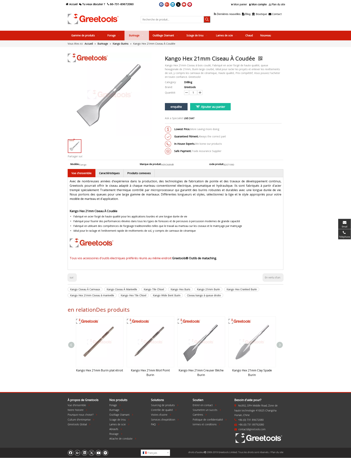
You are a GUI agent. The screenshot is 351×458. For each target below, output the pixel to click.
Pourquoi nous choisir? (81, 414)
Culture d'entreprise (79, 419)
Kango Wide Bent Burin (166, 295)
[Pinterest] (189, 4)
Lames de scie (117, 424)
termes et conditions (205, 424)
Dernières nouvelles (227, 14)
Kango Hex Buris (180, 289)
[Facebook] (161, 4)
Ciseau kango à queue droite (204, 295)
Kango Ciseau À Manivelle (122, 289)
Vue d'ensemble (81, 173)
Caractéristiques (109, 173)
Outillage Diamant (119, 414)
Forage (113, 405)
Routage (114, 434)
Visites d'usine (159, 414)
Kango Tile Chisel (154, 289)
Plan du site (277, 452)
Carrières (198, 414)
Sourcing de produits (163, 405)
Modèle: (74, 164)
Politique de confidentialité (208, 419)
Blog (247, 14)
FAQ (153, 424)
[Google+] (167, 4)
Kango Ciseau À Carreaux (85, 289)
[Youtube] (184, 4)
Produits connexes (139, 173)
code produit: (216, 164)
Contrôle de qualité (162, 410)
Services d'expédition (163, 419)
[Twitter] (178, 4)
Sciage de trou (117, 419)
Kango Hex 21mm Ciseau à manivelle (92, 295)
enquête (176, 107)
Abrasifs (113, 429)
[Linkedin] (172, 4)
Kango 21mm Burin (208, 289)
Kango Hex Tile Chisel (133, 295)
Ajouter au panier (213, 107)
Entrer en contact (203, 405)
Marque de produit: (150, 164)
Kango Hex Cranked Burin (242, 289)
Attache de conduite (121, 438)
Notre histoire (76, 410)
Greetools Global (77, 424)
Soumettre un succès (205, 410)
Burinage (114, 410)
